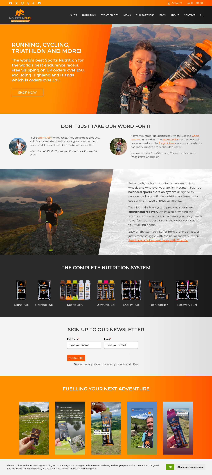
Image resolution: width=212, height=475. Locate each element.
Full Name (73, 339)
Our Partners (145, 15)
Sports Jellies (170, 139)
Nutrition (89, 15)
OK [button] (170, 467)
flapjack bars (166, 143)
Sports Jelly (45, 137)
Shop (73, 15)
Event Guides (109, 15)
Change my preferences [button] (190, 467)
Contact (189, 15)
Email (107, 339)
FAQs (162, 15)
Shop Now (27, 92)
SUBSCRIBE (76, 357)
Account (176, 3)
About (175, 15)
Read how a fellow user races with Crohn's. (158, 240)
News (127, 15)
